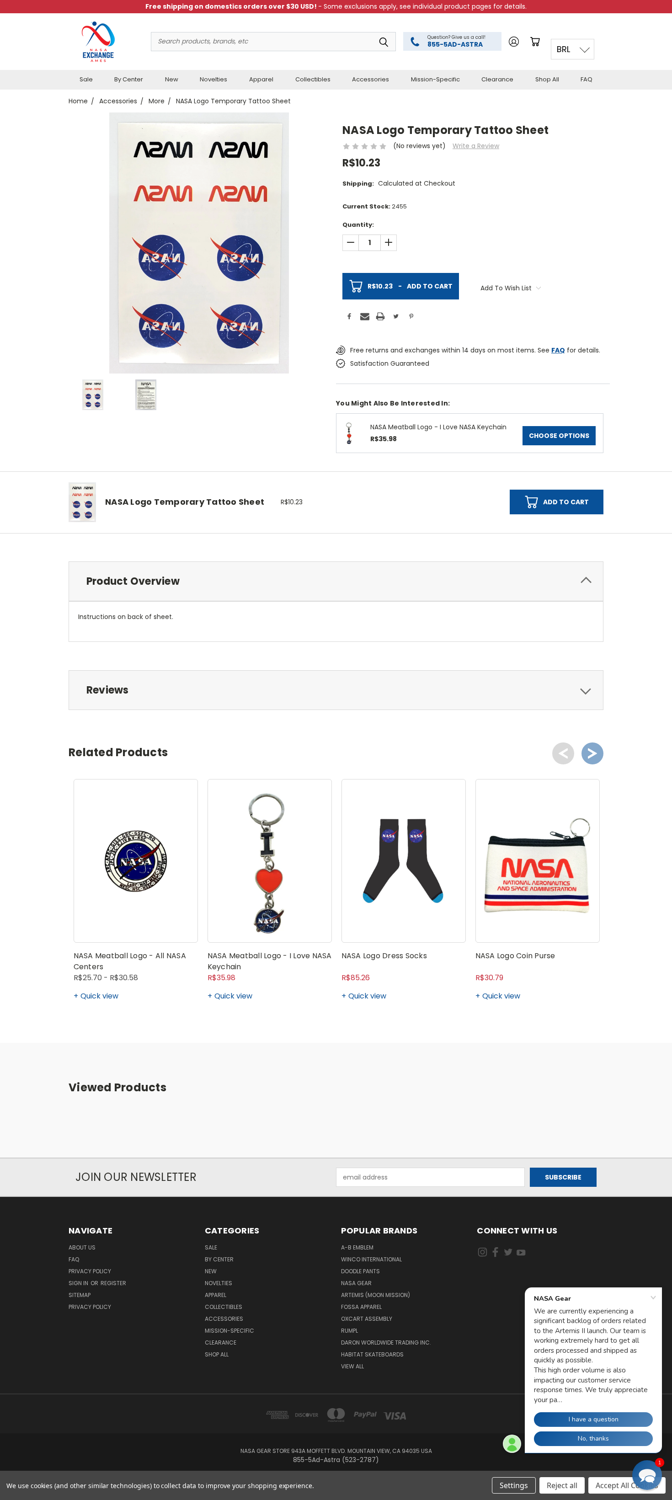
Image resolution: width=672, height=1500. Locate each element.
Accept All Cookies (627, 1485)
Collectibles (313, 79)
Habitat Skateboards (372, 1354)
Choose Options (559, 435)
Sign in (79, 1283)
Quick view (99, 996)
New (171, 79)
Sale (86, 79)
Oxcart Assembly (366, 1319)
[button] (647, 1475)
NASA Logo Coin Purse (515, 955)
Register (113, 1283)
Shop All (547, 79)
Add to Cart (410, 286)
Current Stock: (374, 206)
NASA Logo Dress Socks (384, 955)
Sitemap (80, 1295)
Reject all (562, 1485)
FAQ (586, 79)
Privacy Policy (90, 1271)
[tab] (336, 581)
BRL (563, 49)
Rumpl (349, 1331)
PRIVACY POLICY (90, 1307)
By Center (128, 79)
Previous (563, 753)
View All (352, 1366)
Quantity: (358, 224)
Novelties (213, 79)
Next (592, 753)
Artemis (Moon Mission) (375, 1295)
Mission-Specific (435, 79)
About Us (82, 1247)
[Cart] (537, 42)
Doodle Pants (360, 1271)
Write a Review (476, 145)
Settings (514, 1485)
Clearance (497, 79)
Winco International (371, 1259)
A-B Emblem (357, 1247)
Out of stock (537, 926)
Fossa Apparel (361, 1307)
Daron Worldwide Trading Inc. (386, 1342)
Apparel (261, 79)
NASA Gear (356, 1283)
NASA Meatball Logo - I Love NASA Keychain (438, 427)
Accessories (370, 79)
